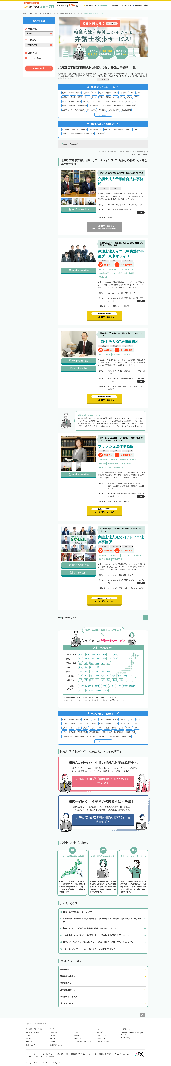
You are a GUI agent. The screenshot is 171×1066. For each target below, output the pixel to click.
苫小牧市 (86, 93)
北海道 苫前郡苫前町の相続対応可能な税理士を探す (103, 780)
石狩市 (73, 97)
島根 (102, 676)
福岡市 (111, 686)
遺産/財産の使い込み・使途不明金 (82, 134)
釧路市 (108, 93)
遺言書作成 (66, 129)
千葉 (98, 659)
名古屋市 (96, 686)
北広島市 (65, 97)
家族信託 (137, 129)
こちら (109, 700)
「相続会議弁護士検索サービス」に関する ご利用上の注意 (85, 697)
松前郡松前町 (107, 106)
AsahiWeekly (125, 1038)
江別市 (87, 97)
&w (31, 1032)
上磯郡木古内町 (67, 110)
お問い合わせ (49, 1057)
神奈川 (87, 659)
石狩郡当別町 (82, 106)
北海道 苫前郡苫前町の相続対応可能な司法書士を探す (103, 819)
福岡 (80, 680)
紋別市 (85, 101)
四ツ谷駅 (127, 260)
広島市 (132, 686)
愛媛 (119, 676)
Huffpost (52, 1035)
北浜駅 (127, 451)
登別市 (94, 97)
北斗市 (115, 97)
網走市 (129, 97)
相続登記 (129, 129)
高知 (125, 676)
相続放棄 (84, 129)
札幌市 (64, 93)
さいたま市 (90, 690)
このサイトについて (33, 1054)
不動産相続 (100, 134)
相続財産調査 (118, 129)
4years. (99, 1029)
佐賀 (86, 680)
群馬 (115, 659)
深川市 (108, 97)
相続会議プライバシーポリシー (82, 1054)
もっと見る (102, 115)
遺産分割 (75, 129)
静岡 (86, 667)
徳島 (114, 676)
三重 (97, 667)
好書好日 (77, 1035)
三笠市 (107, 101)
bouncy (52, 1042)
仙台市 (81, 690)
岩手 (93, 654)
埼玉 (93, 659)
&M (27, 1032)
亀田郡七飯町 (79, 110)
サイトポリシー (48, 1054)
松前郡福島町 (118, 106)
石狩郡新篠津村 (94, 106)
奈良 (97, 671)
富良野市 (129, 101)
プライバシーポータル (121, 1054)
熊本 (97, 680)
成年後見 (65, 134)
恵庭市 (138, 93)
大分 (102, 680)
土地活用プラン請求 (141, 5)
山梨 (86, 663)
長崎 (91, 680)
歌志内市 (72, 106)
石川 (102, 663)
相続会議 (100, 1032)
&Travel (37, 1032)
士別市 (93, 101)
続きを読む (130, 199)
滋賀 (102, 671)
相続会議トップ (91, 5)
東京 (80, 659)
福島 (115, 654)
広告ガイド (38, 1057)
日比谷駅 (128, 546)
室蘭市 (101, 97)
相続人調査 (108, 129)
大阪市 (115, 451)
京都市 (125, 686)
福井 (108, 663)
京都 (91, 671)
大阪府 (103, 451)
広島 (80, 676)
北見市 (101, 93)
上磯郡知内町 (130, 106)
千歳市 (131, 93)
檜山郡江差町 (126, 110)
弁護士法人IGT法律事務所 (118, 341)
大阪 (80, 671)
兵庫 (86, 671)
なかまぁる (77, 1038)
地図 (140, 212)
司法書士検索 (126, 5)
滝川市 (122, 97)
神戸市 (118, 686)
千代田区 (115, 346)
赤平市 (78, 101)
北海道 (103, 188)
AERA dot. (53, 1038)
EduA (28, 1035)
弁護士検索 (103, 5)
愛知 (80, 667)
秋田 (98, 654)
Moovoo (28, 1038)
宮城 (104, 654)
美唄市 (64, 101)
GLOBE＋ (77, 1032)
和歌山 (109, 671)
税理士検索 (114, 5)
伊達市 (80, 97)
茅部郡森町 (102, 110)
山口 (91, 676)
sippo (75, 1029)
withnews (29, 1042)
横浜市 (81, 686)
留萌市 (137, 97)
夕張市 (64, 106)
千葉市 (105, 690)
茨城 (104, 659)
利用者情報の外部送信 (103, 1054)
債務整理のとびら (56, 1045)
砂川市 (121, 101)
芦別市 (71, 101)
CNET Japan (54, 1029)
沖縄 (121, 680)
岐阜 (91, 667)
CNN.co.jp (53, 1032)
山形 (109, 654)
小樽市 (115, 93)
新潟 (80, 663)
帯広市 (94, 93)
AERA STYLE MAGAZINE (83, 1042)
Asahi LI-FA (101, 1038)
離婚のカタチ (30, 1045)
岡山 (86, 676)
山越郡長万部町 (114, 110)
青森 (87, 654)
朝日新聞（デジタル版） (34, 1029)
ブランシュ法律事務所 (115, 446)
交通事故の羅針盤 (103, 1042)
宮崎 (108, 680)
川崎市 (98, 690)
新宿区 (115, 260)
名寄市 (100, 101)
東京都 (103, 260)
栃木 (109, 659)
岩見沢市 (123, 93)
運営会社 (29, 1057)
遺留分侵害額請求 (95, 129)
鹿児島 (114, 680)
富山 (97, 663)
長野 (91, 663)
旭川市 (71, 93)
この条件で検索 (37, 68)
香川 (108, 676)
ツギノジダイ (101, 1035)
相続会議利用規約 (62, 1054)
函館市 (78, 93)
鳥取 (97, 676)
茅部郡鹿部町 (91, 110)
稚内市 (137, 101)
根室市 (114, 101)
